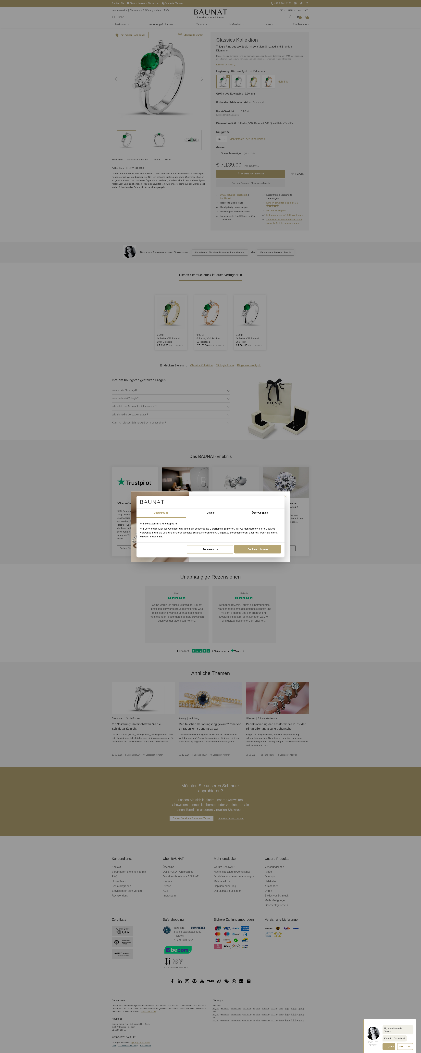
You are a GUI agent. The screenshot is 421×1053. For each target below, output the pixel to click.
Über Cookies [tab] (260, 512)
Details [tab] (211, 512)
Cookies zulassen (258, 549)
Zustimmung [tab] (161, 512)
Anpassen (208, 549)
